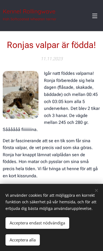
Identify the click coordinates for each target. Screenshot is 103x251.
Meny (94, 15)
